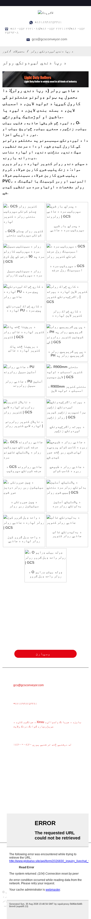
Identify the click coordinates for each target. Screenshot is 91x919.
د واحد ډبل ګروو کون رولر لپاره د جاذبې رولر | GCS (24, 539)
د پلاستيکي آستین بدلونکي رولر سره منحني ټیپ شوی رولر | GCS (67, 504)
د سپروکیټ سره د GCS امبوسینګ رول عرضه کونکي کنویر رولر (67, 268)
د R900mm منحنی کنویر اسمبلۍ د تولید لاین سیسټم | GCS (67, 388)
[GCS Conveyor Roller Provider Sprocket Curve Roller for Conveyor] (24, 214)
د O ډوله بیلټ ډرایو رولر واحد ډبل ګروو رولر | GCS (45, 574)
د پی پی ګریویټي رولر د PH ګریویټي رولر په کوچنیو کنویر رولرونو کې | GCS (67, 354)
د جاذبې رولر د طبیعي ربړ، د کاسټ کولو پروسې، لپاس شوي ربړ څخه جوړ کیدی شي (67, 469)
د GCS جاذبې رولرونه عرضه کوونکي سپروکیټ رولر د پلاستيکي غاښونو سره (24, 469)
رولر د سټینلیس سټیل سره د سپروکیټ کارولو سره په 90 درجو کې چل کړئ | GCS (24, 273)
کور (5, 51)
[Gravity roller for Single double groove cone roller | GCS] (24, 522)
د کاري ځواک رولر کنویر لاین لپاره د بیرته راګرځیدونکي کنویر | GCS (67, 313)
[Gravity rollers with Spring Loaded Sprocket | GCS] (67, 211)
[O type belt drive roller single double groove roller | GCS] (45, 557)
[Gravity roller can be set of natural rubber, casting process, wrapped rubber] (67, 449)
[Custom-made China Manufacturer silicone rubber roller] (24, 487)
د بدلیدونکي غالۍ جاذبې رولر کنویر (67, 534)
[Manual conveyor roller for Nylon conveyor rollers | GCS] (24, 407)
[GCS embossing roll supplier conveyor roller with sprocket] (67, 251)
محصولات (19, 51)
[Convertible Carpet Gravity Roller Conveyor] (67, 520)
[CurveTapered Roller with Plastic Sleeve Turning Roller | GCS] (67, 487)
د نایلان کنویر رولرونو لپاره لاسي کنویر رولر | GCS (24, 424)
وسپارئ (43, 654)
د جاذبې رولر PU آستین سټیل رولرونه (24, 383)
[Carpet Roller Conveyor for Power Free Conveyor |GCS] (24, 332)
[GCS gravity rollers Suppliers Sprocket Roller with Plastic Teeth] (24, 449)
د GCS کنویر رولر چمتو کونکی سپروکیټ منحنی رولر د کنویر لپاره (24, 233)
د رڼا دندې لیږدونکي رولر (52, 51)
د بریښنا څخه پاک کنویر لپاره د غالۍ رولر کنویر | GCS (24, 348)
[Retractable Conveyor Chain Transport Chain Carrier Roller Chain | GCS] (67, 409)
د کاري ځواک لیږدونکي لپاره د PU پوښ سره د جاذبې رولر (24, 308)
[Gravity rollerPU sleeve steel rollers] (24, 369)
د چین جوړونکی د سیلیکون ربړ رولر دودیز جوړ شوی (24, 504)
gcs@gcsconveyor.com (49, 39)
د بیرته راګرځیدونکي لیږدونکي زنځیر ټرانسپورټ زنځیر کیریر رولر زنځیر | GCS (67, 429)
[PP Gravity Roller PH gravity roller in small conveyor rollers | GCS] (67, 334)
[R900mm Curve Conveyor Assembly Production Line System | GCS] (67, 372)
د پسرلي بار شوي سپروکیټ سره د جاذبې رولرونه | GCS (67, 228)
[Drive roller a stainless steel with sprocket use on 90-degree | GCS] (24, 254)
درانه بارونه (16, 158)
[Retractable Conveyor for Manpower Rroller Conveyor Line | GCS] (67, 294)
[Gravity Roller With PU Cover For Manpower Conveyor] (24, 292)
